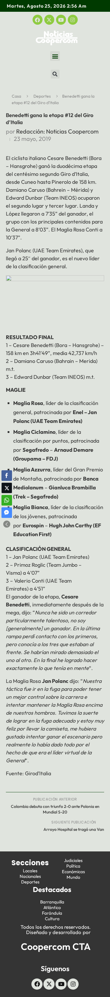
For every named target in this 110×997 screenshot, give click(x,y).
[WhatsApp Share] (6, 500)
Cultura (52, 918)
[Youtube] (61, 20)
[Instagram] (73, 20)
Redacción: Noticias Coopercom (57, 131)
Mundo (73, 877)
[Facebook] (38, 20)
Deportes (42, 96)
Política (73, 866)
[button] (55, 56)
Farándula (52, 913)
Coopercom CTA (56, 946)
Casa (16, 96)
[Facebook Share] (6, 475)
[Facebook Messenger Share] (6, 512)
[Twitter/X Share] (6, 488)
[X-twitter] (49, 20)
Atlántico (52, 907)
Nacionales (30, 876)
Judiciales (73, 860)
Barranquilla (52, 902)
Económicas (73, 871)
